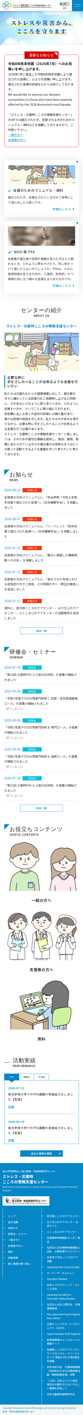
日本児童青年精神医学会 (61, 1394)
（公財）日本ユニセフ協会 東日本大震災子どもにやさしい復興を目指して (63, 1384)
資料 (10, 1251)
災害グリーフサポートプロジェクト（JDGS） (63, 1326)
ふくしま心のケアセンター (62, 1231)
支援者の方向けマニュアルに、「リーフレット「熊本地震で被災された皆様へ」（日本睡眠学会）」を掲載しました (41, 531)
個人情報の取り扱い (19, 1263)
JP (64, 4)
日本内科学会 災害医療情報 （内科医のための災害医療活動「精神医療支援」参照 (65, 1370)
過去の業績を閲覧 (41, 1153)
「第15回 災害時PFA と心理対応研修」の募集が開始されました (40, 790)
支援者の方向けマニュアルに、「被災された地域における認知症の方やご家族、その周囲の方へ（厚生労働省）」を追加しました (41, 584)
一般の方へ (15, 135)
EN (64, 8)
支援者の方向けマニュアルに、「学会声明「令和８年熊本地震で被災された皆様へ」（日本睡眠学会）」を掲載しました (41, 502)
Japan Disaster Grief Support (63, 1333)
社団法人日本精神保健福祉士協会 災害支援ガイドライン (63, 1249)
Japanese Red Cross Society (63, 1267)
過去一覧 (41, 630)
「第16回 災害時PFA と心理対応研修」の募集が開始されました (40, 677)
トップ (12, 1216)
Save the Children (57, 1279)
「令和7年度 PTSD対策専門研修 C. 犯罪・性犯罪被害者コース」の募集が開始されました (41, 703)
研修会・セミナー (18, 1234)
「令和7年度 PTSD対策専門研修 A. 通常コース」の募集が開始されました (40, 761)
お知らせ (13, 1228)
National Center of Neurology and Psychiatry (36, 1407)
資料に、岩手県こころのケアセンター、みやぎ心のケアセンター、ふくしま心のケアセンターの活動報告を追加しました (41, 613)
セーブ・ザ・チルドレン (61, 1273)
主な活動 (13, 1222)
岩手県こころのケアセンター (63, 1216)
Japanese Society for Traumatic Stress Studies (61, 1296)
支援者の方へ (17, 140)
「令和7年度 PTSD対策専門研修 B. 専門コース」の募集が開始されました (41, 732)
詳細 (11, 1107)
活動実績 (13, 1257)
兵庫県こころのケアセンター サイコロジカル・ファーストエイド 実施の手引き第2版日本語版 (63, 1355)
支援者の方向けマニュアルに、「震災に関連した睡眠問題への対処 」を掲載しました (40, 557)
